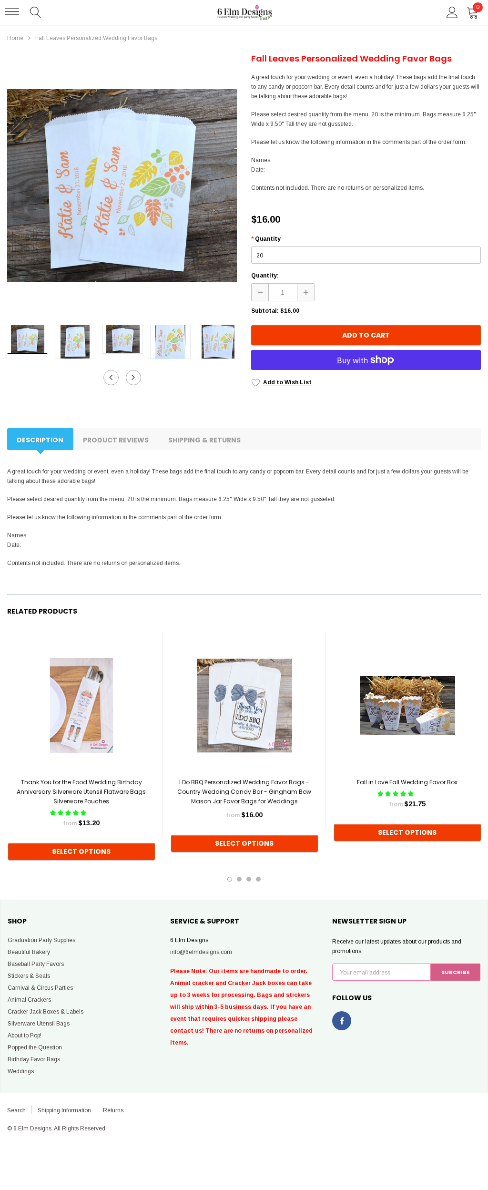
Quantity (266, 239)
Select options (81, 851)
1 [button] (229, 879)
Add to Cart (366, 335)
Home (15, 38)
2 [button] (239, 879)
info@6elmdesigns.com (201, 952)
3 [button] (248, 879)
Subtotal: (265, 311)
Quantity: (265, 275)
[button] (69, 813)
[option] (122, 185)
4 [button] (258, 879)
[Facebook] (341, 1020)
